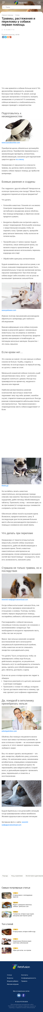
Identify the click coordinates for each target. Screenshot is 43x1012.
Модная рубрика (12, 981)
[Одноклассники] (8, 37)
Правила (24, 981)
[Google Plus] (10, 37)
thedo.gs (5, 486)
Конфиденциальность (28, 978)
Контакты (24, 975)
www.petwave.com (9, 310)
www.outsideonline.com (11, 143)
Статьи (9, 975)
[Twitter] (6, 37)
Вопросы (10, 978)
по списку (20, 159)
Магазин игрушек (13, 984)
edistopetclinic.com (9, 731)
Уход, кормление (17, 876)
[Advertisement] (21, 62)
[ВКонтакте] (3, 37)
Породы (5, 876)
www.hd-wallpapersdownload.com (15, 600)
